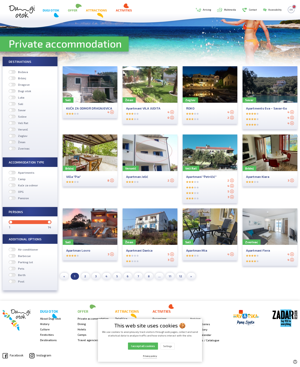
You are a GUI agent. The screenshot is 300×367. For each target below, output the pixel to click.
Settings (167, 346)
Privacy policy (150, 356)
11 (170, 276)
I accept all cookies (143, 346)
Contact (253, 9)
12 (180, 276)
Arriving (207, 9)
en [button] (291, 9)
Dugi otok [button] (51, 10)
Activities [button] (124, 10)
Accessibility (275, 9)
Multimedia (230, 9)
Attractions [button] (96, 10)
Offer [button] (72, 10)
